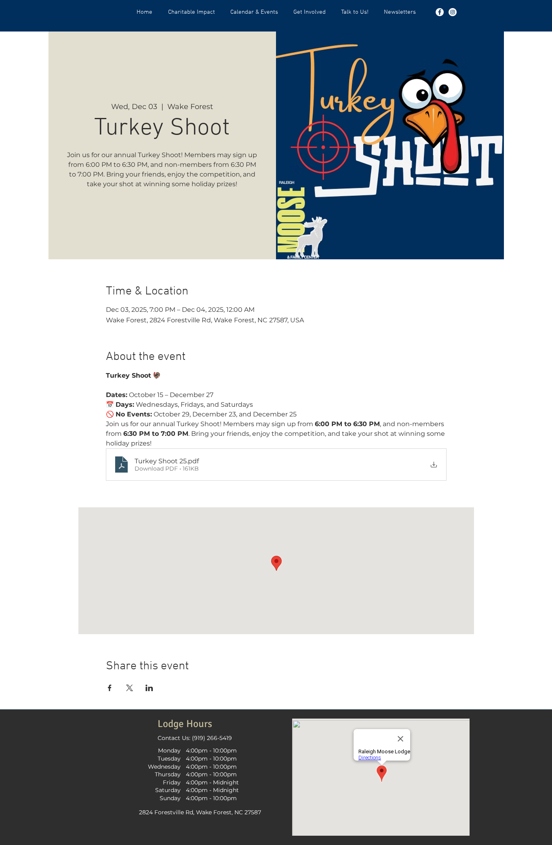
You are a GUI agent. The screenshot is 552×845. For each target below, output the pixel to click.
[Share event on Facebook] (110, 688)
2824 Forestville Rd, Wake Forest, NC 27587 (200, 812)
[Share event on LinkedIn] (149, 688)
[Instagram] (453, 12)
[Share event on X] (129, 688)
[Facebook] (440, 12)
